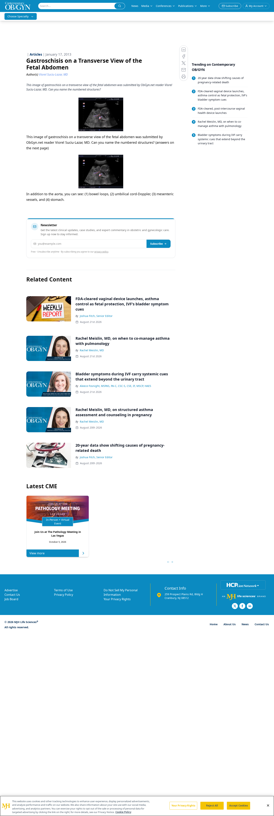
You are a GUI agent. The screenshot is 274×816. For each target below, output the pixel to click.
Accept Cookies (238, 805)
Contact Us (12, 595)
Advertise (11, 590)
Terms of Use (63, 590)
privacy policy (101, 251)
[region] (137, 806)
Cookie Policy (123, 812)
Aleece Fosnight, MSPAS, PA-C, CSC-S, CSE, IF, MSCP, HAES (115, 386)
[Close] (268, 805)
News (134, 6)
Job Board (11, 599)
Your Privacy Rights (117, 599)
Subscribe (156, 243)
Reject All (212, 805)
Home (214, 624)
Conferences (163, 6)
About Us (229, 624)
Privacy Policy (63, 595)
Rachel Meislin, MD (92, 350)
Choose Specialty (18, 16)
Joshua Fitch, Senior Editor (96, 316)
